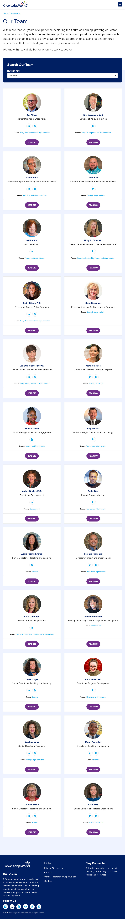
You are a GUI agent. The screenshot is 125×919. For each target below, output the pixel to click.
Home (5, 13)
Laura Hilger (32, 679)
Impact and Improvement (96, 571)
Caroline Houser (93, 679)
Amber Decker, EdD (32, 491)
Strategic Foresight (96, 383)
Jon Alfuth (32, 115)
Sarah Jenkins (32, 742)
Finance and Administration (35, 258)
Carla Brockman (93, 303)
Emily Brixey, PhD (32, 303)
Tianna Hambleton (93, 616)
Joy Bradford (31, 240)
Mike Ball (93, 177)
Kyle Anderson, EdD (93, 115)
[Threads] (32, 906)
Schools (35, 571)
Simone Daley (32, 428)
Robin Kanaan (32, 804)
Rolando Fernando (93, 553)
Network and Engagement (35, 446)
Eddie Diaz (93, 491)
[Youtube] (25, 906)
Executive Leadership (85, 258)
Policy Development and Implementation (35, 132)
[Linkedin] (5, 906)
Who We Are (15, 13)
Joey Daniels (93, 428)
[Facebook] (18, 906)
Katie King (93, 804)
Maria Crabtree (93, 365)
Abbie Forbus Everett (31, 553)
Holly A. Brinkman (93, 240)
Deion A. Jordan (93, 742)
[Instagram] (38, 906)
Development (35, 509)
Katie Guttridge (31, 616)
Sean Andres (32, 177)
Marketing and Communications (35, 195)
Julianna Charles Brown (32, 365)
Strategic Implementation (96, 195)
